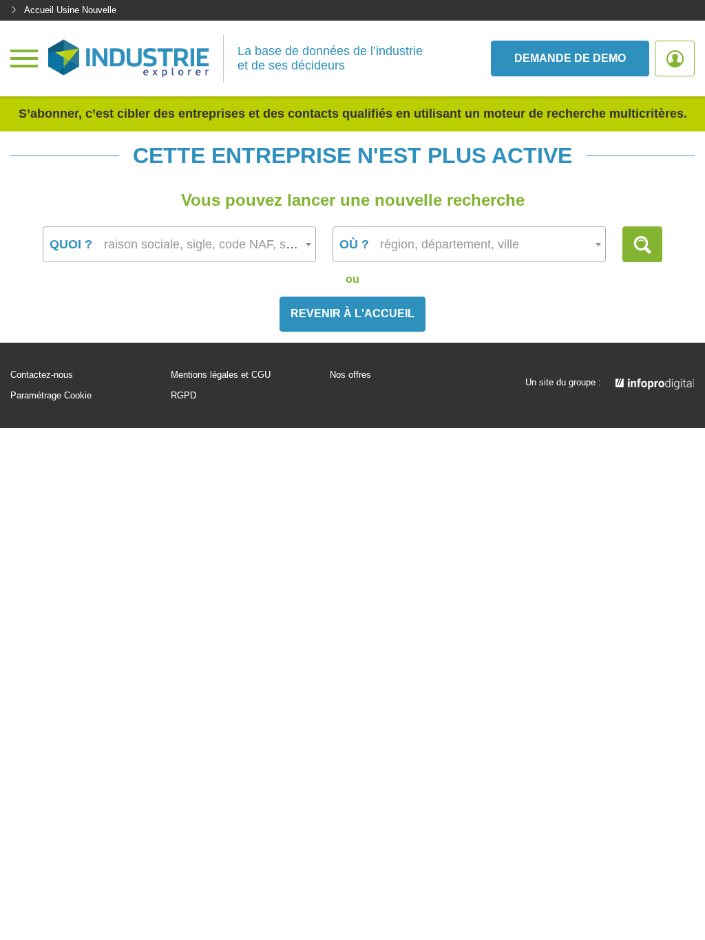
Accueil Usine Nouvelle (70, 10)
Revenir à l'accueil (352, 313)
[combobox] (179, 244)
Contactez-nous (41, 375)
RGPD (183, 395)
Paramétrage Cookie (51, 395)
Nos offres (350, 375)
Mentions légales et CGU (221, 375)
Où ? (354, 244)
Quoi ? (71, 244)
